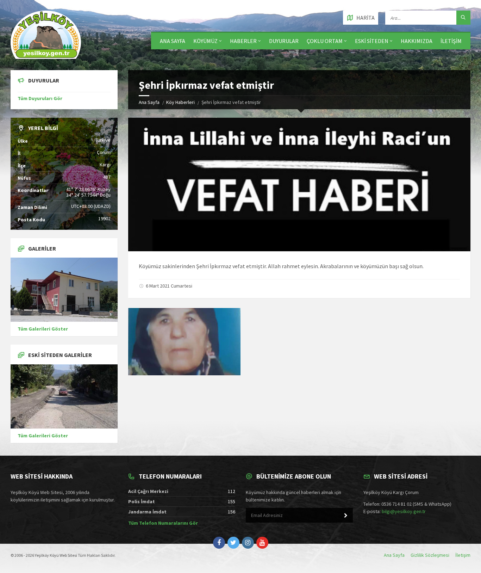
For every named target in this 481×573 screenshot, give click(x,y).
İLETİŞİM (451, 40)
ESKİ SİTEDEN (371, 40)
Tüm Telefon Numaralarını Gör (163, 523)
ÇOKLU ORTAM (325, 40)
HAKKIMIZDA (416, 40)
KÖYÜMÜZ (205, 40)
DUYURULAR (284, 40)
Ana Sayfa (149, 102)
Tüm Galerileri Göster (43, 329)
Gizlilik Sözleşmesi (430, 555)
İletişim (462, 555)
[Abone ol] (346, 515)
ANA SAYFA (172, 40)
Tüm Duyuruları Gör (40, 98)
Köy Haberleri (180, 102)
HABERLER (243, 40)
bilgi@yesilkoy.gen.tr (404, 511)
